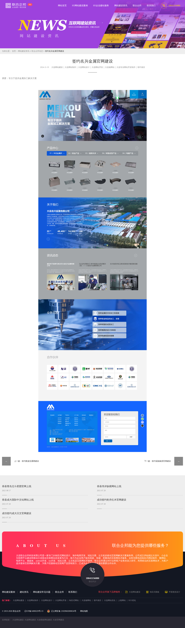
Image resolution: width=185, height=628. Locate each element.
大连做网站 (109, 67)
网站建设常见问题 (41, 592)
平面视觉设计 (174, 592)
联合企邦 (59, 592)
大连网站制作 (70, 67)
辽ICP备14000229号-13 (33, 611)
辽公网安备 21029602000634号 (63, 611)
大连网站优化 (109, 600)
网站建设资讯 (23, 51)
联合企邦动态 (37, 51)
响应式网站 (74, 600)
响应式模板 (154, 592)
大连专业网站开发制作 (125, 67)
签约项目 (141, 67)
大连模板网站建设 (44, 620)
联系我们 (72, 592)
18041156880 (92, 578)
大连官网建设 (58, 620)
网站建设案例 (8, 592)
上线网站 (122, 600)
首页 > (15, 51)
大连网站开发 (97, 67)
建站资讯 (24, 592)
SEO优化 (132, 600)
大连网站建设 (57, 67)
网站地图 (84, 611)
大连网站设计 (84, 67)
